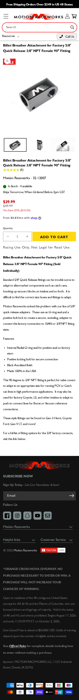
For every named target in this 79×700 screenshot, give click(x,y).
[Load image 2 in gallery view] (39, 145)
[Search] (72, 27)
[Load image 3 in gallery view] (63, 145)
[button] (11, 36)
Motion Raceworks (25, 550)
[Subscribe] (71, 495)
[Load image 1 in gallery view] (15, 145)
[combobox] (39, 27)
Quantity (8, 228)
